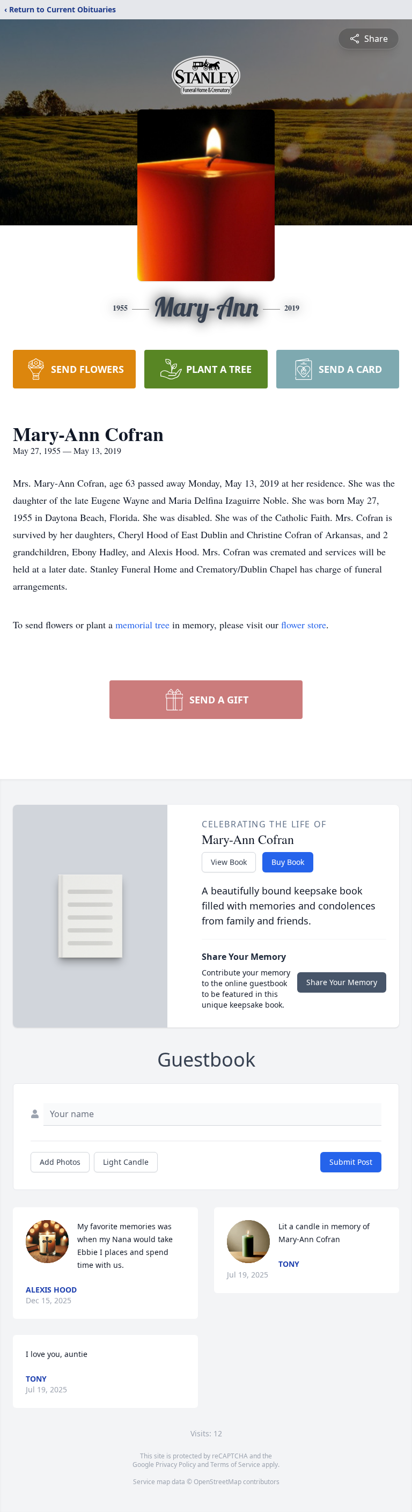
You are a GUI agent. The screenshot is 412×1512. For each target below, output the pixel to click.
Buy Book (287, 862)
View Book (229, 862)
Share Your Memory (341, 982)
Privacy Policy (176, 1464)
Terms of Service (235, 1464)
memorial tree (142, 624)
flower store (303, 624)
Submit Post (350, 1162)
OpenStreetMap (217, 1481)
